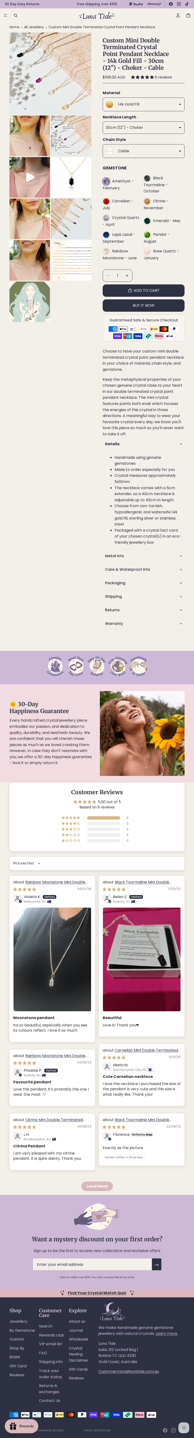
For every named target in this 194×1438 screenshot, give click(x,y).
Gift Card (17, 1366)
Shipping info (51, 1361)
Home (14, 27)
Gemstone (115, 168)
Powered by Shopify (50, 1430)
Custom (16, 1339)
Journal (76, 1330)
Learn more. (167, 1333)
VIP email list (50, 1344)
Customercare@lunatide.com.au (128, 1371)
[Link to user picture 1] (52, 959)
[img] (24, 889)
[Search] (15, 15)
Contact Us (49, 1400)
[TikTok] (187, 4)
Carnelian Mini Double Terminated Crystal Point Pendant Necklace (140, 1053)
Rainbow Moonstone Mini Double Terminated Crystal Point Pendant (49, 884)
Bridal (14, 1357)
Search (45, 1326)
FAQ (43, 1353)
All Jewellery (34, 27)
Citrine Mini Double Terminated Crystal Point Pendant (48, 1122)
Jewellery (18, 1321)
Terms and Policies (97, 1430)
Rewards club (51, 1335)
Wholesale (78, 1339)
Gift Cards (78, 1369)
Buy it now (143, 305)
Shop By (16, 1348)
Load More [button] (97, 1186)
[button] (143, 77)
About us (77, 1321)
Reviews (16, 1375)
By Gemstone (22, 1330)
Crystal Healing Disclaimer (78, 1354)
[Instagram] (178, 4)
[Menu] (5, 15)
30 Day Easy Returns (22, 4)
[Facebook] (170, 4)
